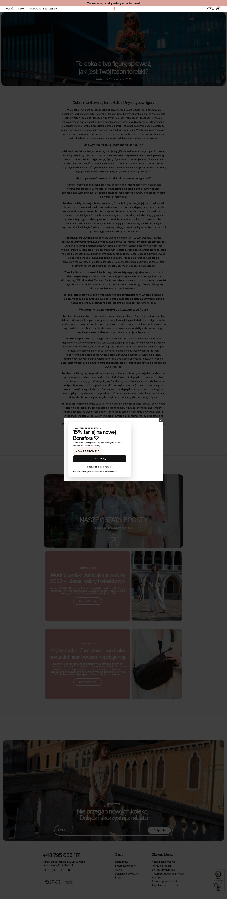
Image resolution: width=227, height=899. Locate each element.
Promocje (35, 9)
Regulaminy (159, 885)
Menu (21, 9)
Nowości (10, 9)
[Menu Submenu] (25, 9)
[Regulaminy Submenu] (178, 885)
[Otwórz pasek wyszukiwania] (205, 8)
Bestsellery (50, 9)
